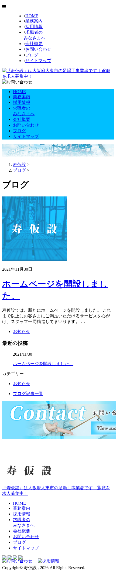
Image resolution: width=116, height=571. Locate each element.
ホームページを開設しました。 (43, 363)
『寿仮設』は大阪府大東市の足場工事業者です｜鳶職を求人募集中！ (56, 490)
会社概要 (34, 43)
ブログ (31, 55)
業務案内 (34, 21)
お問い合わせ (38, 49)
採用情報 (34, 26)
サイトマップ (38, 60)
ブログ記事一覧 (28, 393)
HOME (31, 15)
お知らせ (21, 331)
